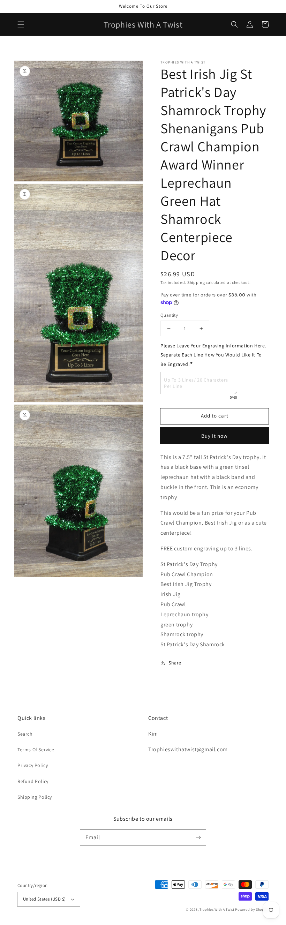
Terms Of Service (35, 749)
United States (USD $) (44, 899)
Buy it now (214, 436)
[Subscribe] (198, 837)
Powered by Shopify (252, 909)
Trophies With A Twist (217, 909)
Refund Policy (32, 781)
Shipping (196, 282)
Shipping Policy (34, 797)
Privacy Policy (32, 765)
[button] (21, 24)
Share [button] (174, 663)
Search (25, 734)
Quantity (169, 315)
